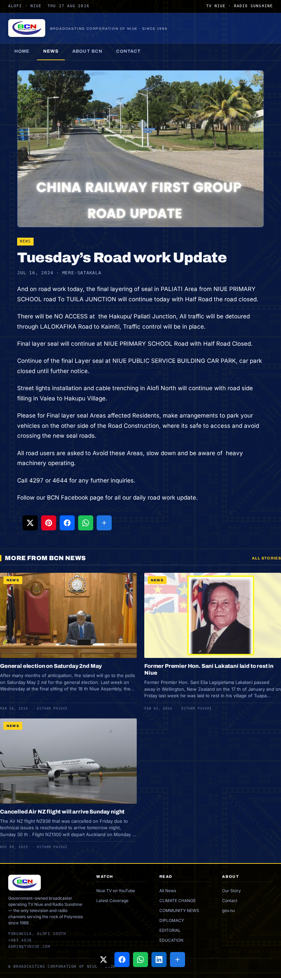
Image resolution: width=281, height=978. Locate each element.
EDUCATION (171, 940)
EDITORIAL (170, 930)
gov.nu (228, 910)
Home (21, 51)
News (51, 51)
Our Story (231, 890)
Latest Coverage (112, 900)
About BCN (87, 51)
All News (167, 890)
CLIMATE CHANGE (177, 900)
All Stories (266, 558)
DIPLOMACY (171, 920)
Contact (128, 51)
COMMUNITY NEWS (179, 910)
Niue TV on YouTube (115, 890)
